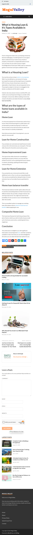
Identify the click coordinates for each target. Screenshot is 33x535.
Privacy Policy (5, 518)
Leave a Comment (22, 33)
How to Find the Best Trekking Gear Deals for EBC (21, 450)
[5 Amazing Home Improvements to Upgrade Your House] (7, 467)
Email (4, 406)
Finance (4, 22)
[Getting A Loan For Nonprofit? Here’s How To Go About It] (16, 292)
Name (4, 399)
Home (3, 512)
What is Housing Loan (7, 247)
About (3, 515)
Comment (5, 378)
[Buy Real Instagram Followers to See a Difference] (7, 475)
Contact (4, 523)
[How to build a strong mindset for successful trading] (16, 265)
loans (19, 232)
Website (4, 413)
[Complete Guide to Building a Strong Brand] (7, 441)
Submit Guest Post (7, 520)
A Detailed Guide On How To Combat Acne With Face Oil (20, 458)
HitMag (17, 533)
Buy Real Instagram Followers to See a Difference (21, 476)
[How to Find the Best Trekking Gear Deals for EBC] (7, 449)
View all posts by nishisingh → (20, 356)
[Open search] (29, 16)
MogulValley (12, 497)
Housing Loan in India (20, 245)
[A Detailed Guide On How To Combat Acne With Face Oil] (7, 458)
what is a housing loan (23, 77)
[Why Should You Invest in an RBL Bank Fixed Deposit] (16, 320)
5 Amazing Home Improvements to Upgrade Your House (21, 467)
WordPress (10, 533)
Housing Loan (10, 245)
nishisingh (15, 33)
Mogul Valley (14, 530)
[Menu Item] (30, 4)
